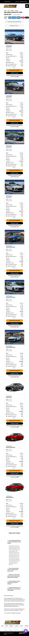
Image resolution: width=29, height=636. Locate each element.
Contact (26, 625)
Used (6, 625)
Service (16, 625)
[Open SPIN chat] (26, 631)
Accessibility (23, 630)
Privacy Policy (16, 630)
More (14, 67)
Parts (21, 625)
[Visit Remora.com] (22, 633)
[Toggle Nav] (27, 6)
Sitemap (10, 630)
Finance (11, 625)
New (2, 625)
